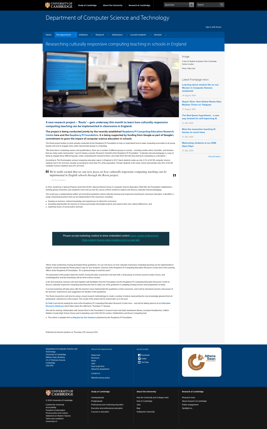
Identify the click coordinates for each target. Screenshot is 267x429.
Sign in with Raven (213, 27)
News (93, 361)
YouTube (145, 362)
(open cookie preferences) (144, 235)
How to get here (97, 366)
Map (138, 408)
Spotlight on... (187, 408)
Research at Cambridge (139, 5)
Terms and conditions (55, 419)
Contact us (95, 373)
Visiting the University (146, 412)
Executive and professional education (107, 408)
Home (48, 34)
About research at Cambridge (194, 401)
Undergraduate (97, 397)
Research (100, 34)
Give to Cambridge (144, 401)
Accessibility (51, 407)
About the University (112, 5)
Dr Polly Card (51, 303)
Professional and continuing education (107, 405)
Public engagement (190, 405)
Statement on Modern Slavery (58, 416)
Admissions (117, 34)
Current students (138, 34)
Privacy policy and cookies (57, 413)
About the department (100, 369)
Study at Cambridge (87, 5)
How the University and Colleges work (153, 397)
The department (63, 34)
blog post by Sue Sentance (84, 317)
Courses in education (100, 412)
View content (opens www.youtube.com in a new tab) (111, 240)
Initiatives (83, 34)
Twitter (144, 359)
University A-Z (51, 421)
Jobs (93, 363)
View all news (214, 156)
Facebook (145, 355)
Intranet (157, 34)
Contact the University (55, 405)
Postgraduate (96, 401)
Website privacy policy (100, 378)
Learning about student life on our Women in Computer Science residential (200, 87)
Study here (95, 355)
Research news (188, 397)
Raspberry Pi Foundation (84, 135)
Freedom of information (55, 410)
